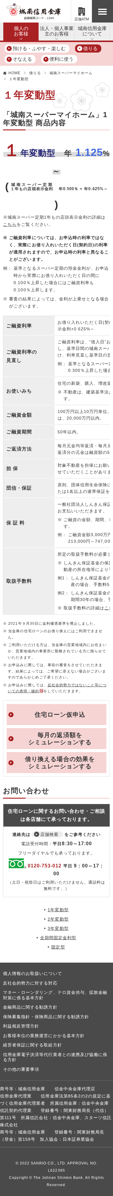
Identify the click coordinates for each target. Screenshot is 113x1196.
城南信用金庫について (92, 31)
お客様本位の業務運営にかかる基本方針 (44, 1035)
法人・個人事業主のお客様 (57, 31)
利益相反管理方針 (21, 1026)
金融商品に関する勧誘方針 (30, 1007)
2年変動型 (58, 919)
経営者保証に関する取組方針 (32, 1045)
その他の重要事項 (21, 1069)
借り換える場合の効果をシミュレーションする (60, 763)
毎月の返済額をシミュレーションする (60, 738)
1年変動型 (58, 909)
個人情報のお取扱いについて (32, 973)
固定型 (58, 947)
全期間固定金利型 (58, 937)
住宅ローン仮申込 (60, 714)
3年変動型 (58, 928)
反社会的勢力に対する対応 (30, 983)
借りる (90, 48)
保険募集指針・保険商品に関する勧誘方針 (46, 1016)
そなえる (22, 59)
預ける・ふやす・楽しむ (39, 48)
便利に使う (61, 59)
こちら (10, 224)
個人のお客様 (21, 31)
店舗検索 (49, 834)
